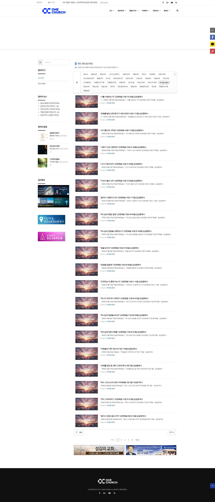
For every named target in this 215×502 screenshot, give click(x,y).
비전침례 (152, 74)
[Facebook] (212, 37)
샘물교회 (100, 78)
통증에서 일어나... (55, 136)
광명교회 (103, 74)
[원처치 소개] (212, 51)
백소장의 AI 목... (55, 149)
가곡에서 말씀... (54, 162)
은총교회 (122, 82)
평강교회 (86, 86)
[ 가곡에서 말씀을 (54, 159)
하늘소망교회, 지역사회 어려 (49, 109)
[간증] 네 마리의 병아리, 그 (48, 106)
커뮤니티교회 (152, 82)
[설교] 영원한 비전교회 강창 (48, 103)
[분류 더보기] (175, 74)
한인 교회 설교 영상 (85, 64)
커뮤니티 (155, 11)
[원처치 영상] (205, 33)
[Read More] (125, 101)
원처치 (166, 11)
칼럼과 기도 (132, 11)
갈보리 (85, 74)
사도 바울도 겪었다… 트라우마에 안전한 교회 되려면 (79, 2)
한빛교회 (134, 86)
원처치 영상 (41, 84)
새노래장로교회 (88, 78)
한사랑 (154, 86)
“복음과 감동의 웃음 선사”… (49, 112)
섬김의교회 (129, 78)
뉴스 (111, 11)
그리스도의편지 (114, 74)
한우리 (112, 86)
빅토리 (144, 74)
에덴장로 (148, 78)
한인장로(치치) (123, 86)
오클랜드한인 (111, 82)
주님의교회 (141, 82)
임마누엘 (131, 82)
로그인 (52, 2)
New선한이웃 (118, 78)
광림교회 (94, 74)
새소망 (108, 78)
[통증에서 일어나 (54, 133)
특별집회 (86, 90)
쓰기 (172, 432)
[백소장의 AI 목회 (54, 146)
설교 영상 (41, 78)
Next (137, 440)
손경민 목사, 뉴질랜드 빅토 (48, 115)
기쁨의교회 (126, 74)
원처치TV (121, 11)
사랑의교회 (162, 74)
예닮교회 (157, 78)
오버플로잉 (87, 82)
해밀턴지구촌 (163, 86)
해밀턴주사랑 (144, 86)
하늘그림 (95, 86)
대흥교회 (136, 74)
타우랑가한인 (164, 82)
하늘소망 (104, 86)
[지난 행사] (9, 33)
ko (212, 30)
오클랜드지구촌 (99, 82)
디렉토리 (144, 11)
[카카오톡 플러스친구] (212, 44)
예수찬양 (166, 78)
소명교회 (139, 78)
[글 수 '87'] (77, 82)
